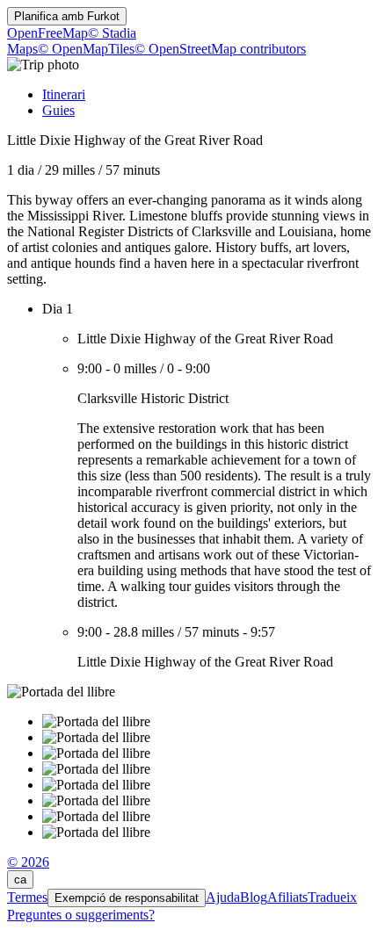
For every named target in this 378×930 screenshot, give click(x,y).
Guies (58, 110)
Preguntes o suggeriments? (81, 914)
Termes (27, 897)
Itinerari (63, 94)
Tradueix (332, 897)
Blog (253, 897)
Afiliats (287, 897)
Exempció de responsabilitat (127, 898)
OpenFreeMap (47, 32)
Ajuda (223, 897)
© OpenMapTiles (86, 48)
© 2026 (28, 861)
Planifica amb (67, 16)
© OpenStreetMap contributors (220, 48)
